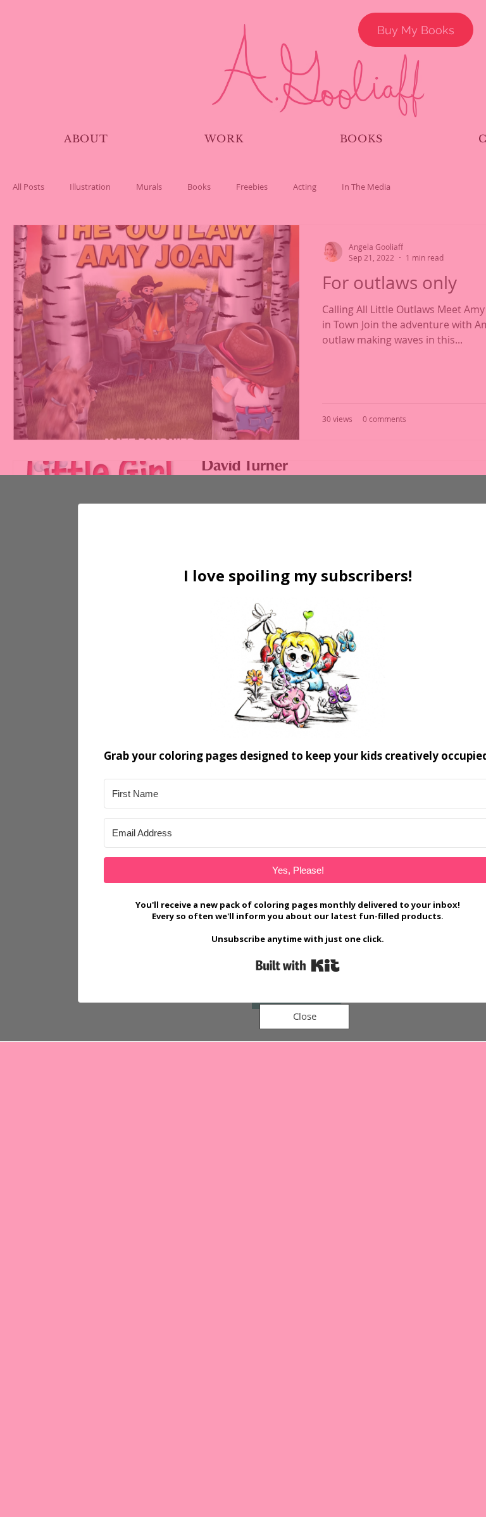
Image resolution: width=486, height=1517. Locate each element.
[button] (304, 1016)
